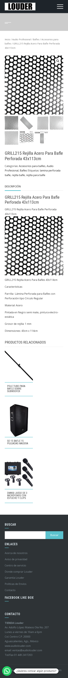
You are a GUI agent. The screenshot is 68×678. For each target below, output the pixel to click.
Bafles (36, 39)
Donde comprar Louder (19, 571)
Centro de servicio (15, 565)
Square (37, 670)
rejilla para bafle (35, 175)
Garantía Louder (14, 577)
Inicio (7, 39)
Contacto (10, 590)
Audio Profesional (21, 39)
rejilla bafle (18, 175)
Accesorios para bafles (32, 166)
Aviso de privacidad (16, 559)
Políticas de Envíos (15, 584)
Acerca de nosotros (16, 553)
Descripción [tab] (13, 186)
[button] (58, 61)
